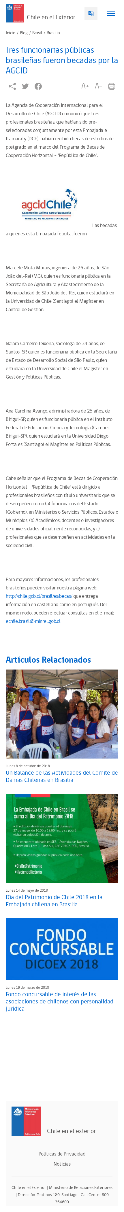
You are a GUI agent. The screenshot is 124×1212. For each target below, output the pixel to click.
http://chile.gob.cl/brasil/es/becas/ (39, 596)
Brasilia (53, 33)
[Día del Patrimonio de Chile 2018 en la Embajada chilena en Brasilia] (62, 838)
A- (98, 86)
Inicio (10, 33)
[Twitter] (25, 86)
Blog (24, 33)
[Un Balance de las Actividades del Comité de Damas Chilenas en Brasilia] (62, 714)
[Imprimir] (111, 86)
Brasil (37, 33)
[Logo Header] (15, 13)
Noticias (62, 1164)
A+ (85, 86)
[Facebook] (38, 86)
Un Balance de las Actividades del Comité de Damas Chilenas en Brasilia (62, 776)
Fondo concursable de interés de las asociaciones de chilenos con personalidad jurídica (59, 1001)
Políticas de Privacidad (62, 1154)
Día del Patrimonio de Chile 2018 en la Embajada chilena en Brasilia (54, 901)
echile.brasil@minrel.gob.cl (33, 621)
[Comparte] (12, 86)
